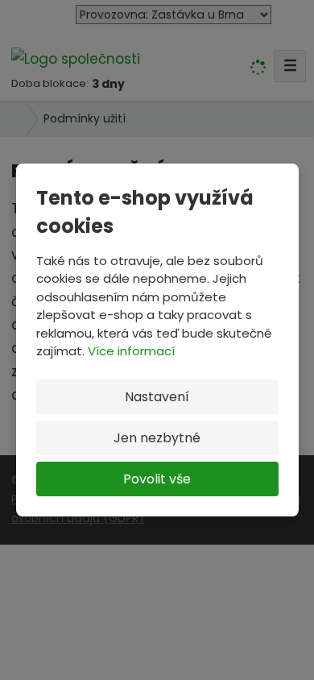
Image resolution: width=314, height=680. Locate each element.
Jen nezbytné (157, 438)
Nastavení (157, 397)
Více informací (131, 350)
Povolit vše (157, 479)
